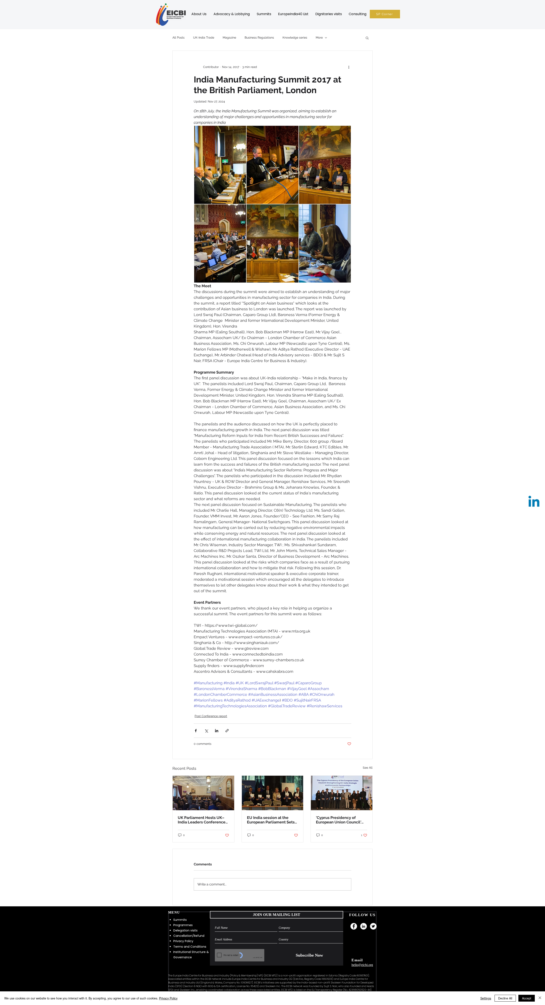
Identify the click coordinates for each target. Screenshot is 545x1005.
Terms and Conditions (189, 946)
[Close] (539, 998)
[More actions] (348, 66)
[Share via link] (227, 731)
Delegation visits (185, 930)
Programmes (183, 925)
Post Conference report (211, 716)
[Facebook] (353, 926)
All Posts (178, 37)
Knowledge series (295, 37)
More (319, 37)
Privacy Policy (183, 941)
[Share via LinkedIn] (217, 731)
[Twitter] (373, 926)
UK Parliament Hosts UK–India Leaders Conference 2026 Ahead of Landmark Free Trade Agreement (201, 819)
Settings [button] (485, 998)
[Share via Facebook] (196, 731)
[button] (199, 14)
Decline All (505, 998)
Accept (526, 998)
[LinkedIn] (363, 926)
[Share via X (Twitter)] (206, 731)
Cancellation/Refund (188, 936)
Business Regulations (259, 37)
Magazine (229, 37)
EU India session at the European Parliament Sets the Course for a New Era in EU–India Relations (272, 819)
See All (368, 767)
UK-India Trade (203, 37)
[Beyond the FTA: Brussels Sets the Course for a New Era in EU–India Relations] (272, 793)
